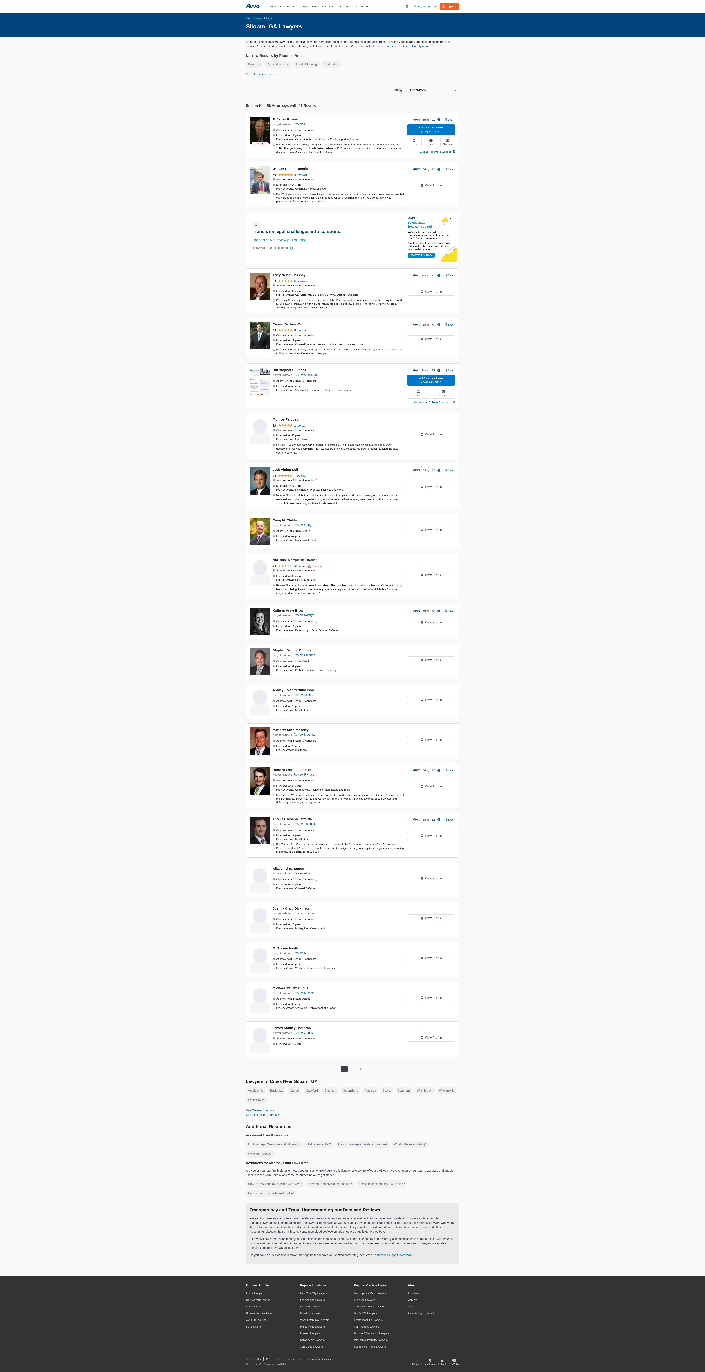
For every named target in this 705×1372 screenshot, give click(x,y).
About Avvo (414, 1293)
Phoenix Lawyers (310, 1333)
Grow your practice (425, 6)
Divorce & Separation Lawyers (371, 1333)
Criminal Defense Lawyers (369, 1306)
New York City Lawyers (313, 1293)
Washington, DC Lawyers (314, 1319)
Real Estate (331, 64)
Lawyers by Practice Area (315, 6)
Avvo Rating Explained (421, 1313)
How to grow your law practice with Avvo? (275, 1183)
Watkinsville (447, 1090)
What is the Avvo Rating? (410, 1144)
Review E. (300, 124)
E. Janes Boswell (286, 119)
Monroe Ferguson (287, 419)
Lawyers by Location (279, 6)
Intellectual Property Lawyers (371, 1339)
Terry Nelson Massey (289, 275)
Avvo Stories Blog (256, 1319)
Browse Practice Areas (259, 1313)
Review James (303, 1032)
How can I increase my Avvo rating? (381, 1183)
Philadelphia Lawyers (312, 1326)
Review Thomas (304, 823)
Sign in (451, 6)
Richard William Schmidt (292, 770)
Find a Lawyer (254, 1293)
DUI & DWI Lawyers (365, 1313)
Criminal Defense (278, 64)
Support (412, 1306)
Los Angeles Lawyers (312, 1299)
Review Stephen (304, 655)
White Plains (256, 1100)
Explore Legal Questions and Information (274, 1144)
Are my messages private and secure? (362, 1144)
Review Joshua (304, 913)
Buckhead (276, 1090)
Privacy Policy (274, 1358)
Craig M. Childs (285, 520)
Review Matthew (304, 734)
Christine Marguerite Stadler (295, 560)
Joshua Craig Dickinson (291, 908)
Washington (424, 1090)
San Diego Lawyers (311, 1346)
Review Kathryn (304, 615)
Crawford (312, 1090)
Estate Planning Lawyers (368, 1319)
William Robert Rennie (290, 169)
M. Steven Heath (285, 948)
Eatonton (330, 1090)
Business (254, 64)
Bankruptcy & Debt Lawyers (370, 1293)
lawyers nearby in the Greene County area (400, 46)
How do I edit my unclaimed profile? (271, 1193)
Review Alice (302, 873)
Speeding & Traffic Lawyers (370, 1346)
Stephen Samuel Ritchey (292, 650)
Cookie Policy (294, 1358)
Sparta (387, 1090)
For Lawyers (253, 1326)
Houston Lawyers (310, 1313)
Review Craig (302, 525)
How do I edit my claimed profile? (330, 1183)
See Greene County (259, 1110)
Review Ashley (303, 694)
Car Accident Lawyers (366, 1326)
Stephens (404, 1090)
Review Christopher (306, 374)
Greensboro (350, 1090)
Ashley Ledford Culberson (293, 690)
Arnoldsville (255, 1090)
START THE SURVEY (421, 255)
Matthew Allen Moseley (291, 730)
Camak (294, 1090)
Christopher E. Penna (289, 370)
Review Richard (304, 774)
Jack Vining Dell (285, 470)
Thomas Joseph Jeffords (292, 819)
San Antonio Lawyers (312, 1339)
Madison (370, 1090)
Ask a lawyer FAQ (319, 1144)
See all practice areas (260, 74)
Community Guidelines (320, 1358)
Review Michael (304, 992)
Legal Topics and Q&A (351, 6)
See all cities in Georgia (261, 1114)
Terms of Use (254, 1358)
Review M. (300, 953)
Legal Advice (253, 1306)
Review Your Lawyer (258, 1299)
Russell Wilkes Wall (288, 324)
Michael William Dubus (290, 988)
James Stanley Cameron (292, 1028)
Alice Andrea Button (288, 868)
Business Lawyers (364, 1299)
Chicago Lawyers (310, 1306)
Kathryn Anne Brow (288, 610)
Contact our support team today (393, 1255)
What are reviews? (260, 1153)
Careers (412, 1299)
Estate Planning (306, 64)
